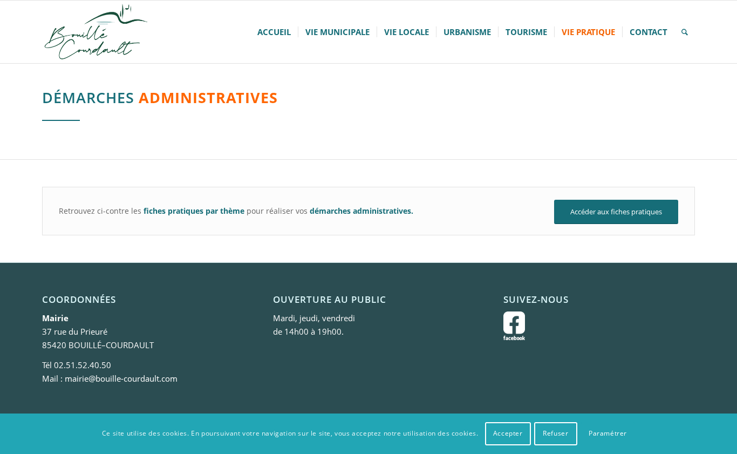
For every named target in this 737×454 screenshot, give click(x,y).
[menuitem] (274, 32)
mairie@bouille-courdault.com (121, 378)
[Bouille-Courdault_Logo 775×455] (95, 32)
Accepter (508, 433)
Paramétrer (608, 433)
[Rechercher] (684, 32)
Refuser (555, 433)
